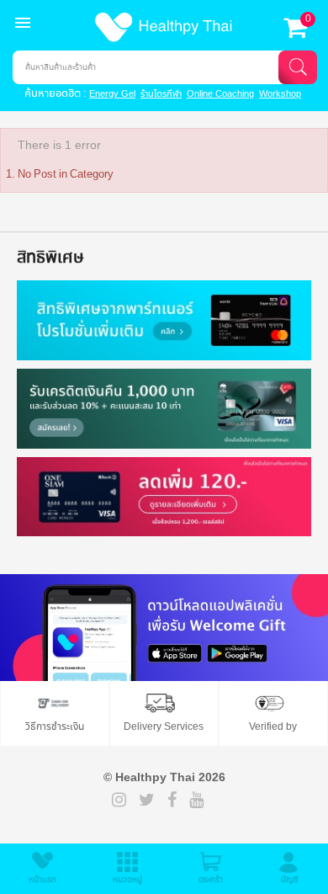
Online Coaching (220, 94)
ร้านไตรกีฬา (161, 94)
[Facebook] (172, 801)
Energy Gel (112, 94)
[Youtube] (196, 801)
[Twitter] (147, 801)
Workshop (280, 94)
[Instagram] (119, 801)
